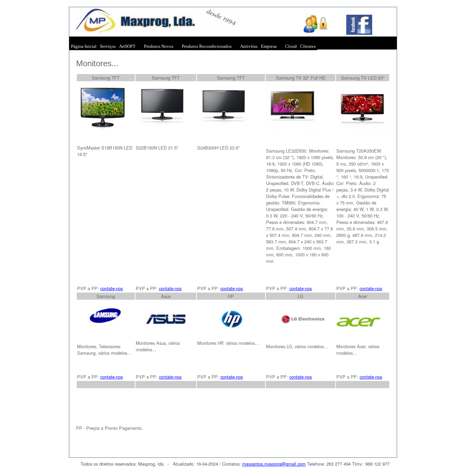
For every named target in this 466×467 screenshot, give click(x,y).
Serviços (108, 46)
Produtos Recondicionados (207, 46)
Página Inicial (84, 46)
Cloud (291, 46)
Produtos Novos (158, 46)
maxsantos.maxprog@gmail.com (274, 464)
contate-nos (111, 288)
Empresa (269, 46)
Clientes (308, 46)
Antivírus (249, 46)
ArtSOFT (127, 46)
